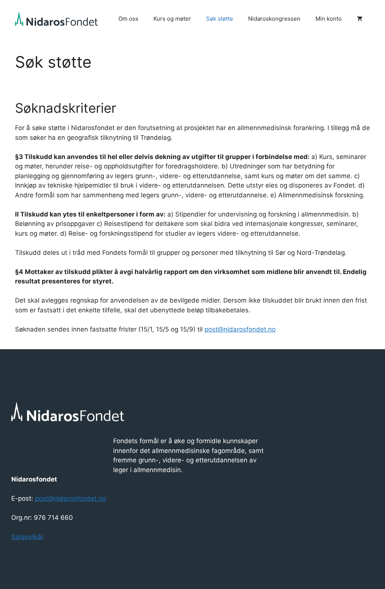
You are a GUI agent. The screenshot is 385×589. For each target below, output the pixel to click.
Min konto (328, 18)
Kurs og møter (172, 18)
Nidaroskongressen (274, 18)
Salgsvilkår (27, 537)
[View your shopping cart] (359, 19)
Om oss (128, 18)
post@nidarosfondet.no (240, 329)
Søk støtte (219, 18)
